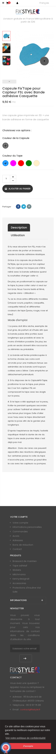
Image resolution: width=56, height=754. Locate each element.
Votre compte (20, 522)
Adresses (18, 540)
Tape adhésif (20, 565)
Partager (18, 206)
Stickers (17, 570)
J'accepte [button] (28, 746)
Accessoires (19, 583)
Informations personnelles (27, 527)
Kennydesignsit (21, 578)
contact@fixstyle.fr (30, 709)
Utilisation (18, 235)
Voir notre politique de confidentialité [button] (25, 738)
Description (19, 227)
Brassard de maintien (25, 561)
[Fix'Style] (28, 11)
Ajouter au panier (19, 188)
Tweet (23, 206)
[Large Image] (25, 669)
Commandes (20, 531)
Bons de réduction (23, 544)
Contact (17, 549)
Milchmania (19, 574)
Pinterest (29, 206)
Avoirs (16, 536)
